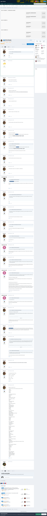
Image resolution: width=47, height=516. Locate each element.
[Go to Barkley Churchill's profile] (4, 247)
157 (4, 84)
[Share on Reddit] (3, 483)
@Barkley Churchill (12, 181)
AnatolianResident (18, 194)
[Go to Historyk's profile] (2, 41)
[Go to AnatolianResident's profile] (4, 179)
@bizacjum (17, 134)
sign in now (16, 474)
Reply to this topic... (7, 477)
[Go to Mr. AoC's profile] (4, 63)
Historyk (4, 49)
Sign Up (45, 1)
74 (4, 467)
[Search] (45, 4)
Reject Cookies (44, 514)
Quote (11, 84)
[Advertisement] (22, 68)
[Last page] (10, 46)
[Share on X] (1, 483)
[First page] (1, 46)
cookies (5, 514)
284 (4, 66)
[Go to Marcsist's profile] (25, 489)
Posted (11, 49)
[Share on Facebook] (2, 483)
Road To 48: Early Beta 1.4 (6, 497)
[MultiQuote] (9, 57)
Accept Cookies (39, 514)
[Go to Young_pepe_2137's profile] (25, 498)
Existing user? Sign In (39, 1)
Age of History (3, 1)
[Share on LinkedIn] (4, 483)
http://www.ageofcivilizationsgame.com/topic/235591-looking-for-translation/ (18, 362)
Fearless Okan (44, 47)
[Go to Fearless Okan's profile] (41, 47)
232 (4, 302)
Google (4, 60)
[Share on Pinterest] (5, 483)
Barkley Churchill (18, 224)
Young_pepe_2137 (4, 498)
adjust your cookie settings (21, 514)
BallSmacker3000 (4, 494)
